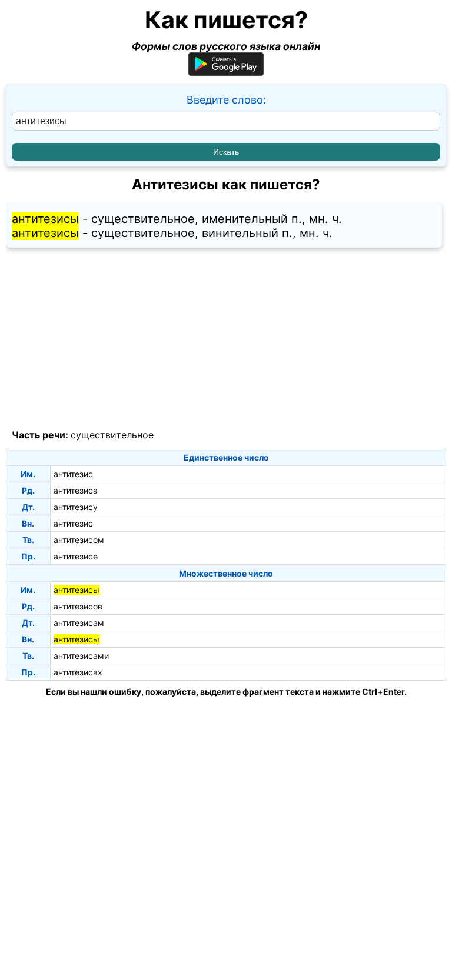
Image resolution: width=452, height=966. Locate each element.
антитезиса (76, 490)
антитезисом (79, 540)
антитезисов (78, 606)
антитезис (73, 474)
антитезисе (76, 556)
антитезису (76, 507)
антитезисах (78, 672)
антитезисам (79, 623)
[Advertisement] (226, 339)
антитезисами (81, 656)
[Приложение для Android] (226, 72)
